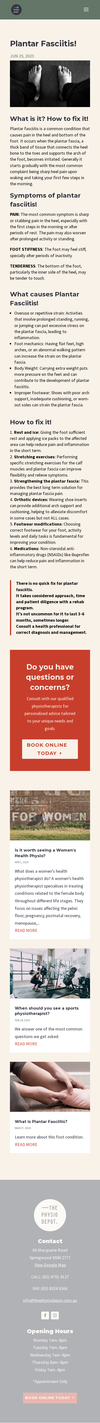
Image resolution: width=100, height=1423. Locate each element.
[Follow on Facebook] (45, 1315)
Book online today (47, 749)
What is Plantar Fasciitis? (41, 1121)
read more (26, 930)
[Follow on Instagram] (55, 1315)
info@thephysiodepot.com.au (50, 1300)
